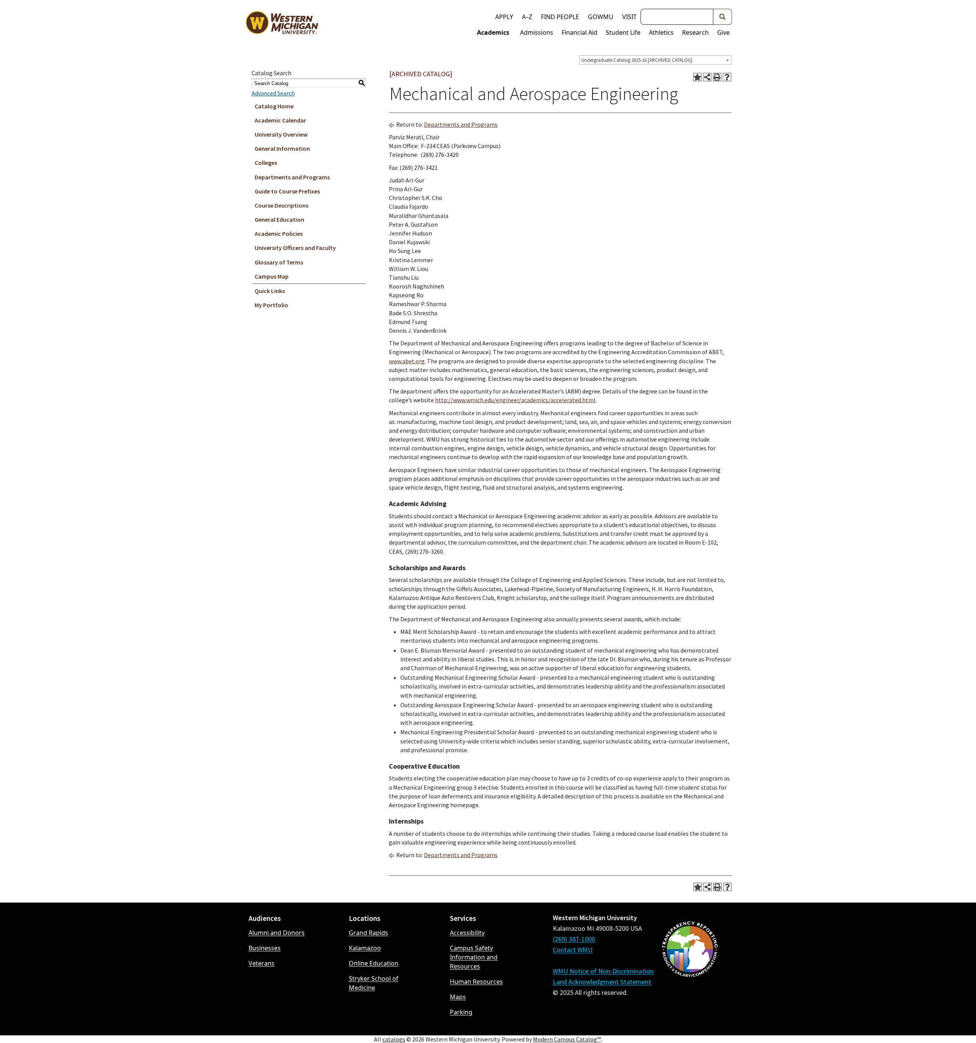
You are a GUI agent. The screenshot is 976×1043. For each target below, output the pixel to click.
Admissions (536, 32)
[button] (722, 17)
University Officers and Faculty (295, 247)
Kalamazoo (365, 948)
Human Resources (476, 981)
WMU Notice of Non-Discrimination (603, 971)
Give (723, 32)
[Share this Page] (707, 77)
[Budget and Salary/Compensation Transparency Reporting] (689, 969)
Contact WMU (572, 949)
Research (695, 32)
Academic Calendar (280, 120)
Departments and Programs (292, 177)
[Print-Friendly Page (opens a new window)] (717, 77)
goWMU (600, 17)
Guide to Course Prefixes (287, 191)
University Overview (281, 134)
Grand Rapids (368, 933)
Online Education (373, 963)
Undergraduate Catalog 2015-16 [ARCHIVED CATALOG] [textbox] (636, 60)
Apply (504, 17)
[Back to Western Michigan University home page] (281, 24)
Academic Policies (279, 233)
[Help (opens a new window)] (727, 77)
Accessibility (467, 933)
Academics (493, 32)
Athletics (661, 32)
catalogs (393, 1039)
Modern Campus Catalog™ (567, 1039)
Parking (461, 1012)
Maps (458, 997)
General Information (282, 148)
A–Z (527, 17)
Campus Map (272, 276)
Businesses (265, 948)
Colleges (266, 162)
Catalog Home (274, 106)
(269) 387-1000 (574, 939)
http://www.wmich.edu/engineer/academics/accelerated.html (515, 400)
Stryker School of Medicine (373, 983)
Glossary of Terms (279, 262)
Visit (629, 17)
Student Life (623, 32)
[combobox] (655, 59)
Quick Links (270, 291)
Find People (560, 17)
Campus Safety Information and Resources (474, 957)
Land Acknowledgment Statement (602, 981)
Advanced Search (273, 93)
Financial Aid (579, 32)
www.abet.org (407, 361)
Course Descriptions (281, 205)
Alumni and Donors (277, 933)
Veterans (261, 963)
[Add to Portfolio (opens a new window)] (697, 77)
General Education (279, 219)
